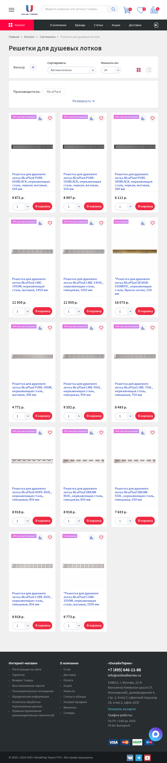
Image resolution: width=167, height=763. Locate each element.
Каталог (20, 25)
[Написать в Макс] (156, 734)
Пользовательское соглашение (32, 691)
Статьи (98, 25)
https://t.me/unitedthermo (138, 758)
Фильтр (19, 67)
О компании (58, 25)
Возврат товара (22, 680)
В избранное (50, 119)
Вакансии (69, 707)
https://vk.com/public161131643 (130, 758)
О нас (67, 669)
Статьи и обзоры (74, 696)
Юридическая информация (30, 696)
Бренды (80, 25)
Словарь (69, 713)
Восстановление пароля (28, 686)
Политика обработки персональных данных (27, 704)
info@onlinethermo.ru (124, 675)
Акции (116, 25)
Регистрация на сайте (26, 669)
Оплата (68, 680)
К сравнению (40, 119)
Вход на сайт (156, 24)
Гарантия (18, 675)
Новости (69, 691)
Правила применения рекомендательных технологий (33, 713)
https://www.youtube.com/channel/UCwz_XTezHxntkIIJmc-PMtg (147, 758)
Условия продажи (75, 702)
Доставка (135, 25)
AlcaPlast (54, 91)
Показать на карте (122, 709)
